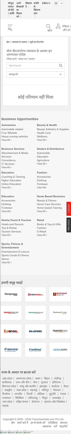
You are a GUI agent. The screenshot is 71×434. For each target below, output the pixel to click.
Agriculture (43, 160)
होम (8, 42)
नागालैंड (18, 394)
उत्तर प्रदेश (7, 401)
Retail (40, 220)
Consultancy (8, 160)
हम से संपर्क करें (38, 422)
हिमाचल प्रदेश (9, 386)
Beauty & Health (47, 125)
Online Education (11, 184)
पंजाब (63, 394)
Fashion (42, 172)
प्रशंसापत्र (47, 426)
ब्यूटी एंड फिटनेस (37, 42)
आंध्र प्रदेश (7, 378)
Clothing (41, 180)
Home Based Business (51, 196)
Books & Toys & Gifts (49, 224)
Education (42, 156)
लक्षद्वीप (8, 390)
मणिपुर (45, 390)
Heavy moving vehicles (14, 136)
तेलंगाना (36, 401)
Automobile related (12, 129)
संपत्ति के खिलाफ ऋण (36, 7)
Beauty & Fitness (46, 200)
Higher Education (11, 180)
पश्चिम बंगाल (22, 401)
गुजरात (44, 382)
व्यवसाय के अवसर (19, 42)
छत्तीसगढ (6, 382)
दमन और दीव (22, 382)
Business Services (12, 148)
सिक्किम (19, 398)
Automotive (8, 125)
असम (37, 378)
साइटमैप (63, 426)
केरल (66, 386)
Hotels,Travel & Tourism (16, 220)
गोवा (35, 382)
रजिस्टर (65, 22)
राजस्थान (6, 398)
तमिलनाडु (33, 398)
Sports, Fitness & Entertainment (12, 245)
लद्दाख (5, 405)
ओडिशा (41, 394)
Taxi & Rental (9, 228)
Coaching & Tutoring (13, 176)
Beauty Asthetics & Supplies (53, 129)
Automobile (43, 153)
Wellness (42, 136)
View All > (6, 140)
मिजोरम (6, 394)
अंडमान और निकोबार (54, 401)
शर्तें (55, 426)
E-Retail (41, 231)
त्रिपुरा (45, 398)
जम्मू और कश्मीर (28, 386)
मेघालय (57, 390)
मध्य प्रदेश (21, 390)
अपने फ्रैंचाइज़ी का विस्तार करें (20, 7)
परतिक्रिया (53, 422)
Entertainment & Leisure (15, 251)
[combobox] (35, 65)
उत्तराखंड (56, 398)
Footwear (42, 184)
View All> (42, 187)
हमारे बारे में (22, 422)
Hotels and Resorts (12, 224)
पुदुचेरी (52, 394)
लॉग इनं (66, 26)
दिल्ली (30, 394)
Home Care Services (49, 204)
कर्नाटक (55, 386)
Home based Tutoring (49, 207)
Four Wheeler (9, 132)
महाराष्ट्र (33, 390)
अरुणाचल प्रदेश (23, 378)
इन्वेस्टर (44, 3)
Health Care (44, 132)
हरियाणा (56, 382)
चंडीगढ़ (57, 378)
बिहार (47, 378)
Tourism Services (11, 231)
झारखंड (43, 386)
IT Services (7, 163)
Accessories (44, 176)
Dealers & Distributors (50, 148)
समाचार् (63, 422)
